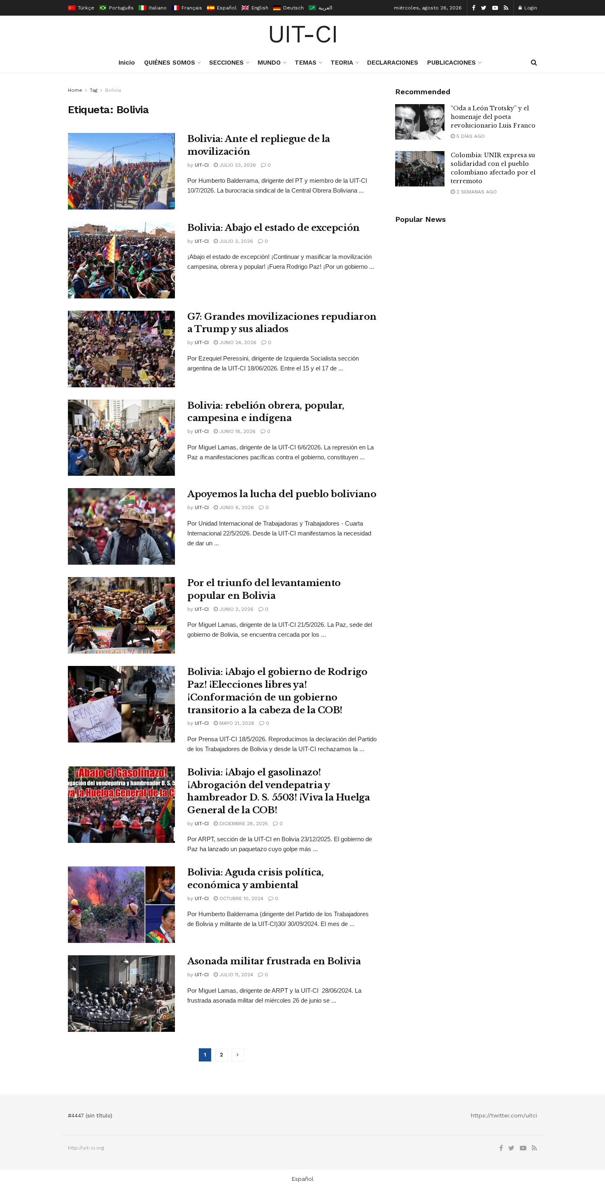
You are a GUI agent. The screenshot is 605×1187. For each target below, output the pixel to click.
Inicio (127, 62)
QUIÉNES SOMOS (169, 62)
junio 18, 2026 (237, 431)
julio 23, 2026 (237, 165)
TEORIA (341, 62)
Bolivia (113, 90)
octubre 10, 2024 (240, 898)
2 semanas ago (476, 192)
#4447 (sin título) (90, 1116)
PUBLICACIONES (451, 62)
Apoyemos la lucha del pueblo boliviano (281, 494)
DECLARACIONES (392, 62)
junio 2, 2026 (236, 609)
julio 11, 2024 (235, 975)
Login (530, 8)
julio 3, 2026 (235, 241)
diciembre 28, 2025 (243, 823)
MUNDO (269, 62)
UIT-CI (303, 34)
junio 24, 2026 (237, 342)
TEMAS (305, 62)
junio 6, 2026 (236, 507)
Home (75, 90)
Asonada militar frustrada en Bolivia (274, 961)
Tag (94, 90)
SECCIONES (226, 62)
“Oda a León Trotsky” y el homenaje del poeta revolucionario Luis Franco (493, 117)
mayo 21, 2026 (236, 723)
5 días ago (470, 136)
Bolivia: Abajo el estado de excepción (273, 227)
